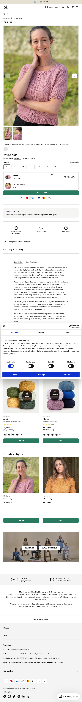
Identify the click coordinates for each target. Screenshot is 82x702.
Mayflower (11, 688)
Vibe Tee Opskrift (49, 499)
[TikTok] (14, 696)
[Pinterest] (19, 696)
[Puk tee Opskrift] (21, 475)
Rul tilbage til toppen (41, 619)
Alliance (46, 419)
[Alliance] (61, 395)
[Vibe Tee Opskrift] (61, 475)
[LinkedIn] (23, 696)
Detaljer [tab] (41, 332)
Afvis (15, 375)
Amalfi (5, 419)
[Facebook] (4, 696)
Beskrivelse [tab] (18, 262)
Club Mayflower (7, 692)
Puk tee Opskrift (9, 499)
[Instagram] (9, 696)
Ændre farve (69, 177)
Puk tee (10, 14)
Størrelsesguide (74, 162)
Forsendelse (17, 159)
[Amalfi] (21, 395)
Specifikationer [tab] (31, 262)
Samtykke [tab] (14, 332)
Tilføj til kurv (41, 193)
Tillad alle (66, 375)
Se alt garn (29, 548)
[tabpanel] (41, 311)
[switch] (31, 366)
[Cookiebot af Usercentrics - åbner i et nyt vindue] (70, 326)
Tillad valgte (41, 375)
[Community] (28, 696)
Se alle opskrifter (49, 548)
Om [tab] (67, 332)
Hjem (4, 14)
